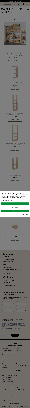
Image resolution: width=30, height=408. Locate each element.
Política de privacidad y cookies (22, 214)
